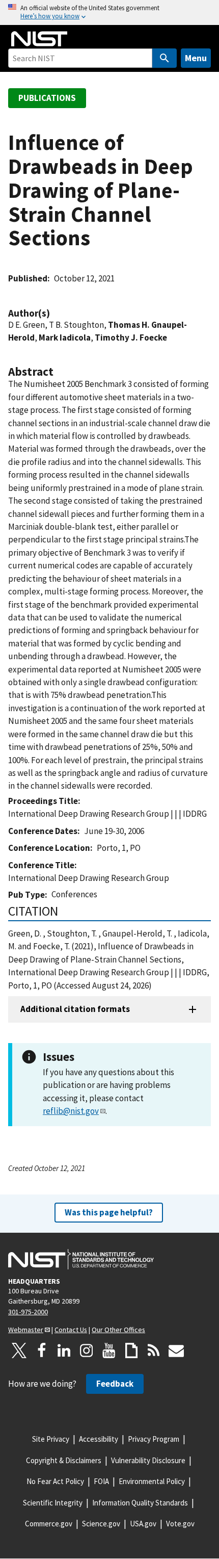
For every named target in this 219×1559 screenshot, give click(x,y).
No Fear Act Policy (55, 1481)
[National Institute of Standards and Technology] (81, 1259)
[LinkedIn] (64, 1350)
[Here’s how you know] (109, 12)
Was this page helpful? (109, 1212)
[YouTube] (109, 1350)
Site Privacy (50, 1439)
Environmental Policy (152, 1481)
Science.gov (101, 1523)
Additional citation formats (75, 1009)
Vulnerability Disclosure (148, 1460)
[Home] (39, 38)
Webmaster (25, 1329)
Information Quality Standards (140, 1503)
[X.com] (19, 1350)
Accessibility (98, 1439)
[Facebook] (42, 1350)
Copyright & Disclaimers (63, 1460)
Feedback (114, 1383)
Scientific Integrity (53, 1503)
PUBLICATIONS (47, 97)
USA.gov (143, 1523)
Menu (196, 58)
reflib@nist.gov (71, 1110)
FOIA (101, 1481)
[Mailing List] (176, 1350)
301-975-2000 (28, 1311)
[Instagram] (86, 1350)
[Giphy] (131, 1350)
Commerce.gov (48, 1523)
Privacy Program (153, 1439)
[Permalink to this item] (55, 313)
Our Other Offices (118, 1329)
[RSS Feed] (154, 1350)
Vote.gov (180, 1523)
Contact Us (70, 1329)
